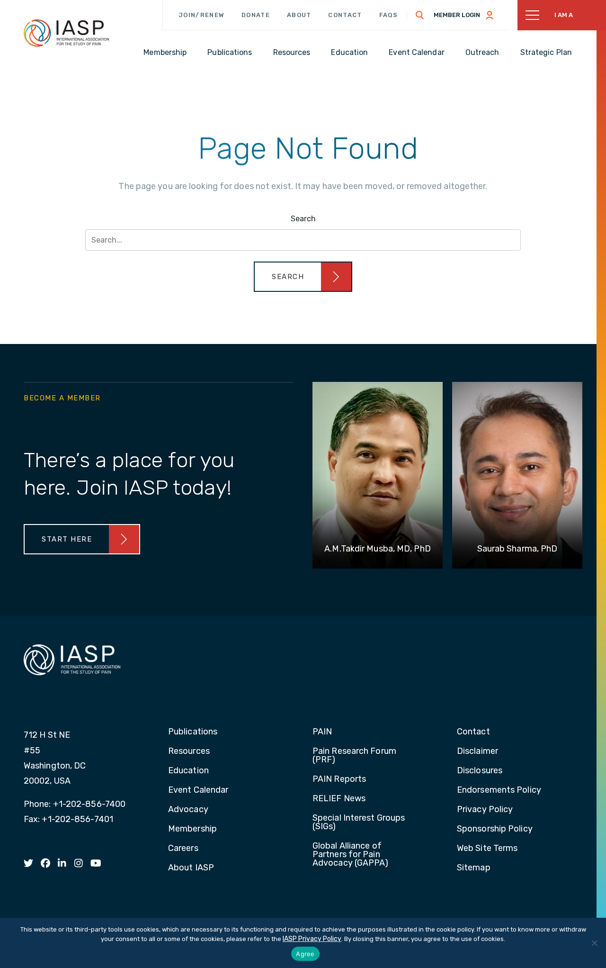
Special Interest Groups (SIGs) (358, 823)
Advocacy (188, 809)
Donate (255, 14)
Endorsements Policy (499, 790)
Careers (183, 848)
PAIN (322, 732)
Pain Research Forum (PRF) (354, 756)
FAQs (388, 14)
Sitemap (473, 868)
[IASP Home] (66, 32)
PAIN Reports (339, 779)
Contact (345, 14)
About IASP (191, 868)
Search (303, 218)
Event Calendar (198, 790)
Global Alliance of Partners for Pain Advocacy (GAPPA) (350, 854)
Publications (192, 732)
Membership (192, 829)
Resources (189, 751)
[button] (303, 277)
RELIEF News (338, 799)
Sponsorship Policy (495, 829)
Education (188, 771)
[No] (594, 943)
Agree (305, 954)
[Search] (420, 15)
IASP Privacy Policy (312, 939)
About (299, 14)
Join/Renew (201, 14)
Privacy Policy (485, 809)
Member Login (457, 14)
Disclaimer (477, 751)
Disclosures (479, 771)
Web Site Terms (487, 848)
